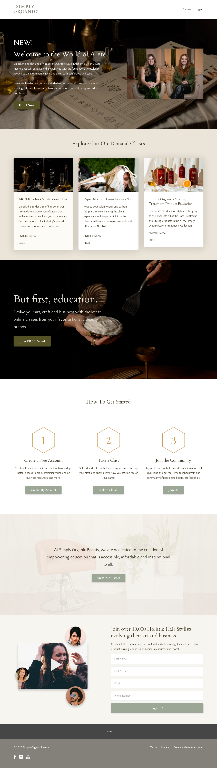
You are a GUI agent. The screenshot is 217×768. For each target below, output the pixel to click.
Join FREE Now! (32, 341)
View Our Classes (108, 578)
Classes (187, 9)
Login (198, 9)
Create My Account (43, 490)
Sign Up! (157, 708)
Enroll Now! (27, 105)
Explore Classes (108, 490)
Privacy (165, 747)
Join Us (173, 490)
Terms (153, 747)
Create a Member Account (188, 747)
